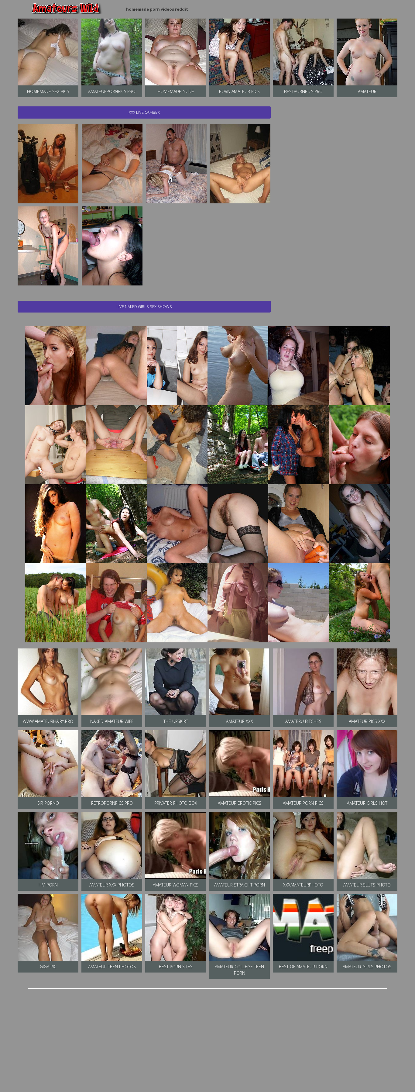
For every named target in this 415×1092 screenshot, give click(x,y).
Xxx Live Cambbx (144, 112)
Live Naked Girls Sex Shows (144, 306)
